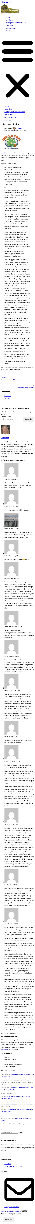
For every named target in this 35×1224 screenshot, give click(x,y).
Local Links (10, 20)
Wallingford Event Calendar (16, 23)
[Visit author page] (5, 434)
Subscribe (28, 419)
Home (8, 17)
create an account (14, 1211)
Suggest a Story (11, 28)
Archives (9, 31)
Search (3, 1130)
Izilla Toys (4, 153)
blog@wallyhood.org (7, 1049)
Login (2, 1211)
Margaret (19, 128)
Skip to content (6, 2)
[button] (17, 69)
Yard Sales (9, 25)
